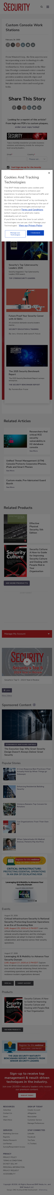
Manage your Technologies (15, 234)
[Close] (49, 173)
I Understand (35, 233)
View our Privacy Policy (30, 225)
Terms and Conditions (32, 209)
